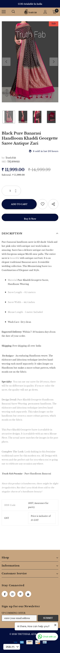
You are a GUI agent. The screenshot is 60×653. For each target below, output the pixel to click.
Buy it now (30, 219)
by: (3, 157)
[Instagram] (13, 594)
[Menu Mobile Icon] (4, 12)
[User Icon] (45, 12)
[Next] (54, 62)
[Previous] (6, 62)
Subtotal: (6, 175)
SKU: (4, 161)
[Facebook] (5, 594)
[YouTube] (28, 594)
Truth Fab (11, 157)
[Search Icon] (13, 11)
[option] (30, 4)
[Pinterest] (20, 594)
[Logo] (30, 11)
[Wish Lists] (43, 204)
